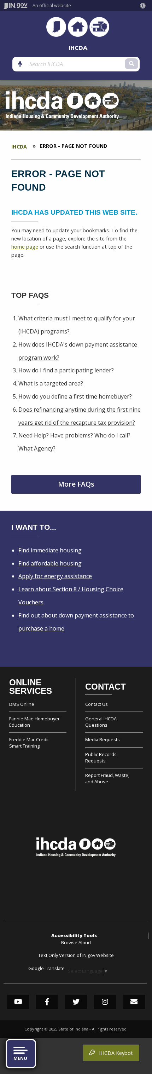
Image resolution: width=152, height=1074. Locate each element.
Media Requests (102, 739)
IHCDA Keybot (114, 1053)
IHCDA (78, 48)
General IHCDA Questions (101, 721)
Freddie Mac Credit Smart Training (29, 742)
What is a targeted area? (50, 383)
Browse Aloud (76, 942)
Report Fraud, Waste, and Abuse (107, 778)
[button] (144, 5)
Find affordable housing (50, 563)
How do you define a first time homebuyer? (75, 396)
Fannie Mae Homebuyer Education (34, 721)
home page (24, 246)
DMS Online (21, 704)
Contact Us (96, 704)
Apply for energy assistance (55, 576)
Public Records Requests (101, 757)
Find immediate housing (50, 550)
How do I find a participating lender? (66, 370)
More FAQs (76, 484)
